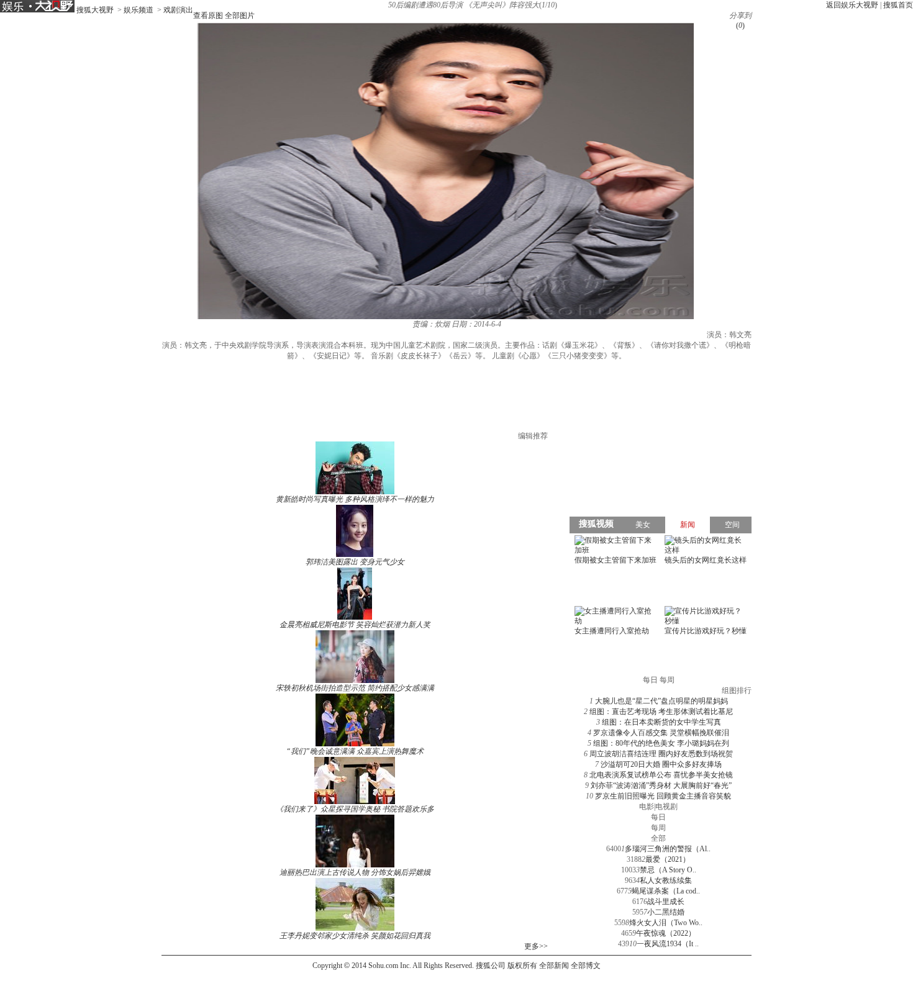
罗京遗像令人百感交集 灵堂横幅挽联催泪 (661, 732)
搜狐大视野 (95, 10)
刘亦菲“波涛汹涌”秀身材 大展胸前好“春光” (661, 785)
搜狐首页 (898, 5)
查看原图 (208, 15)
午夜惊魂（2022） (666, 933)
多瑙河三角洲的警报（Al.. (668, 848)
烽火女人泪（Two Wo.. (665, 922)
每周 (658, 827)
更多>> (536, 946)
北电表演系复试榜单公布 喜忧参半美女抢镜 (661, 775)
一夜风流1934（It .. (668, 943)
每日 (658, 817)
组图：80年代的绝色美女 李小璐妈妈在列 (661, 743)
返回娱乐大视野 (852, 5)
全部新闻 (554, 965)
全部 (658, 838)
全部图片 (240, 15)
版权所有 (522, 965)
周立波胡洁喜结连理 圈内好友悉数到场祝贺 (661, 753)
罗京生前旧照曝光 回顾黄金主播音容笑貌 (663, 796)
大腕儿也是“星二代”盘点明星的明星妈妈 (661, 701)
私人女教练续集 (666, 880)
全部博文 (586, 965)
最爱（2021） (667, 859)
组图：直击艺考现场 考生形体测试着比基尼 (661, 711)
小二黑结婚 (665, 912)
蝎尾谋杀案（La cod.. (666, 891)
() (740, 25)
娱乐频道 (138, 10)
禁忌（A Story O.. (668, 870)
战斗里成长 (665, 901)
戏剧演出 (178, 10)
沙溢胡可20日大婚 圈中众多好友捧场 (661, 764)
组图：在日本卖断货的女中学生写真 (661, 722)
